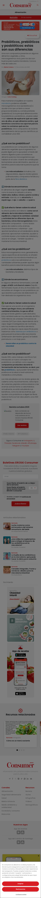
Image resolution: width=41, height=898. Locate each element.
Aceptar (20, 884)
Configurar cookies (21, 894)
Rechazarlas (20, 889)
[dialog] (20, 880)
